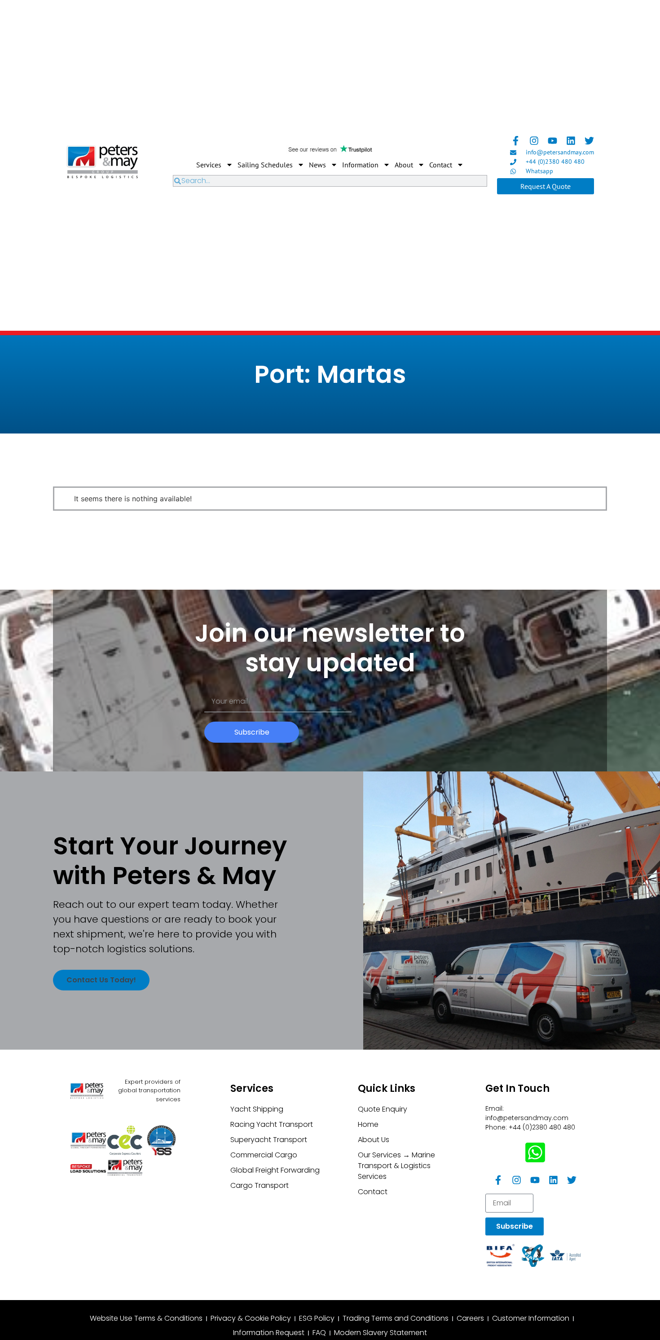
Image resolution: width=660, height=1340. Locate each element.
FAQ (319, 1332)
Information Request (268, 1332)
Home (368, 1124)
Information (360, 164)
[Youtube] (552, 140)
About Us (373, 1139)
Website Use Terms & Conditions (146, 1318)
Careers (470, 1318)
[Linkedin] (571, 140)
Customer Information (530, 1318)
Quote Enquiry (382, 1109)
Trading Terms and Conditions (396, 1318)
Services (208, 164)
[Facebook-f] (515, 140)
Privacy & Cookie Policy (251, 1318)
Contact (440, 164)
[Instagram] (534, 140)
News (317, 164)
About (404, 164)
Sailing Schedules (265, 164)
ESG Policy (316, 1318)
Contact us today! (101, 980)
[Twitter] (589, 140)
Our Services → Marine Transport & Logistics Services (396, 1166)
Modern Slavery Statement (380, 1332)
